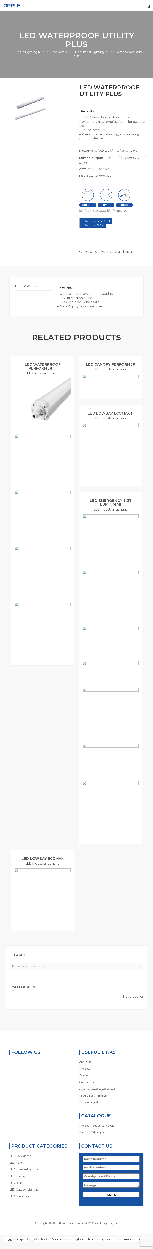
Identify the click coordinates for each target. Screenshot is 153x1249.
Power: (84, 151)
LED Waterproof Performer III (42, 366)
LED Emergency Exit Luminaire (111, 502)
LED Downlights (20, 1156)
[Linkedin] (22, 1062)
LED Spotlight (18, 1176)
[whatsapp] (11, 1062)
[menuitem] (111, 1089)
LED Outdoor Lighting (24, 1189)
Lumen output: (91, 158)
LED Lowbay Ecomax (42, 858)
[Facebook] (17, 1062)
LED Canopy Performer (110, 364)
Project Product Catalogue (96, 1125)
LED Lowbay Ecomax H (111, 413)
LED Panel (16, 1162)
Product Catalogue (91, 1132)
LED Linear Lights (21, 1196)
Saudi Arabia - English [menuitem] (131, 1239)
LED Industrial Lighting (116, 251)
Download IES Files (94, 225)
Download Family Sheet (97, 220)
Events (83, 1075)
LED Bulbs (16, 1183)
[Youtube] (28, 1062)
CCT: (83, 169)
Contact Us (86, 1082)
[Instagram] (34, 1062)
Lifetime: (86, 176)
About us (85, 1062)
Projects (84, 1068)
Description (26, 286)
